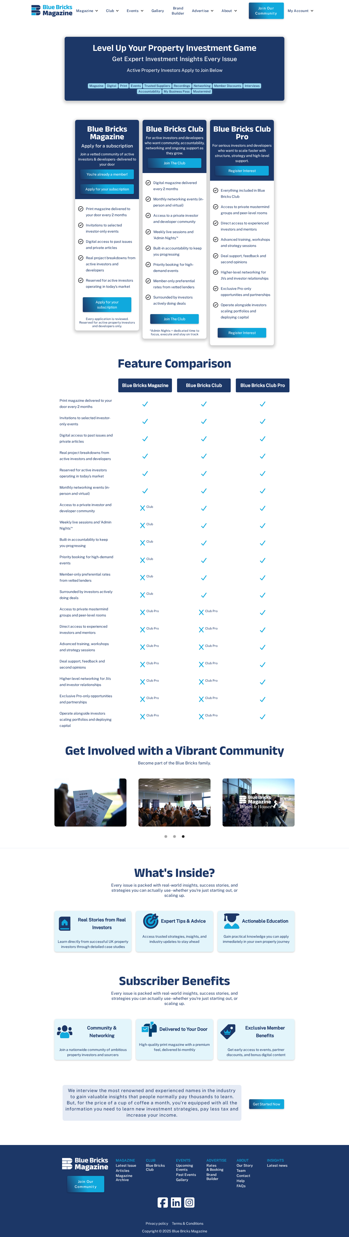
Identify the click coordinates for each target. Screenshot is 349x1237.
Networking (202, 86)
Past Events (186, 1175)
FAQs (241, 1186)
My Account (298, 11)
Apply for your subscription (107, 189)
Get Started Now (266, 1104)
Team (241, 1171)
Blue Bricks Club (155, 1167)
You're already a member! (107, 174)
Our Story (245, 1165)
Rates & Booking (215, 1167)
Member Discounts (227, 86)
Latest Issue (126, 1165)
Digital (112, 86)
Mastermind (202, 91)
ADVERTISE (216, 1160)
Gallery (158, 11)
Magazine (84, 11)
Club (110, 11)
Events (133, 11)
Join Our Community (266, 10)
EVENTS (183, 1160)
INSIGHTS (275, 1160)
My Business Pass (177, 91)
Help (241, 1181)
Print (123, 86)
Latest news (277, 1165)
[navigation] (51, 11)
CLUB (150, 1160)
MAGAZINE (125, 1160)
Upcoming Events (184, 1167)
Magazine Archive (124, 1178)
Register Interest (242, 171)
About (227, 11)
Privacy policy (157, 1223)
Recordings (182, 86)
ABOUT (243, 1160)
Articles (122, 1171)
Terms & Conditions (187, 1223)
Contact (243, 1176)
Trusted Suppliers (157, 86)
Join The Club (174, 163)
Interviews (252, 86)
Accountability (149, 91)
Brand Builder (178, 10)
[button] (87, 11)
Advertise (200, 11)
